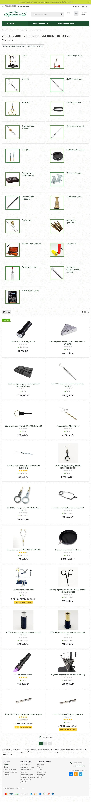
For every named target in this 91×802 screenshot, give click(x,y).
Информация (26, 762)
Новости (6, 767)
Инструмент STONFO (35, 46)
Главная (6, 764)
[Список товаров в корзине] (81, 15)
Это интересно (44, 762)
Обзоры (40, 777)
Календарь (41, 775)
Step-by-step (41, 772)
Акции (39, 769)
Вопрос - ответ (25, 764)
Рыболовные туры (66, 23)
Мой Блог (40, 764)
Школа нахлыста (40, 23)
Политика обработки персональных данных (27, 779)
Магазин (10, 23)
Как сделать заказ (27, 767)
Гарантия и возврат (27, 775)
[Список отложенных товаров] (68, 14)
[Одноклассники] (76, 774)
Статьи (39, 767)
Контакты (7, 775)
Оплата (23, 772)
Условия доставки (26, 769)
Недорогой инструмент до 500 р (14, 46)
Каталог (7, 762)
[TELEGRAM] (80, 774)
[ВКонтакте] (71, 774)
